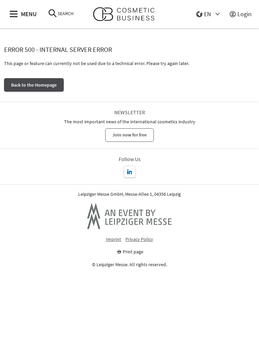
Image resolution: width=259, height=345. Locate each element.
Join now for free (129, 135)
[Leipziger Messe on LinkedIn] (130, 172)
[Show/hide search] (53, 14)
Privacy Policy (139, 239)
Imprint (113, 239)
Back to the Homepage (34, 85)
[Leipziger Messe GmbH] (129, 215)
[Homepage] (126, 14)
